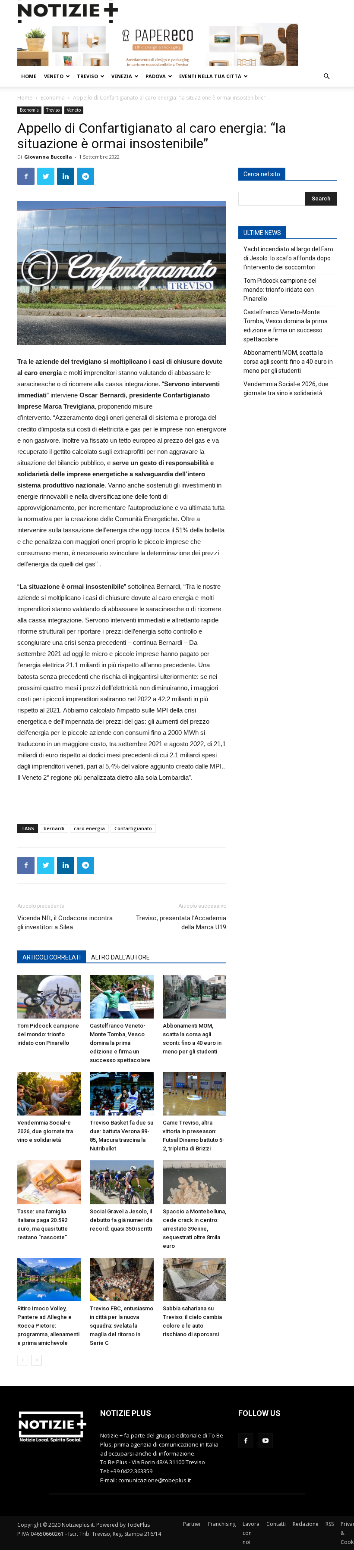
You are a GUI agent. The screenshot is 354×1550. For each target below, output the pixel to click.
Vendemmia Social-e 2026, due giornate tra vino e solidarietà (45, 1131)
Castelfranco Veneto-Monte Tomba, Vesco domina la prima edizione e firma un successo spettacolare (120, 1042)
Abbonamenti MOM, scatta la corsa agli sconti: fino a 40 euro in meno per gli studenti (288, 361)
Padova (155, 76)
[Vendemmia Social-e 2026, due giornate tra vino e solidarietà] (49, 1094)
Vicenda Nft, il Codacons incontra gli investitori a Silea (65, 922)
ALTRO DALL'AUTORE (120, 957)
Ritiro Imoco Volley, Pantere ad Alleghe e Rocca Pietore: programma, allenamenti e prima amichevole (48, 1325)
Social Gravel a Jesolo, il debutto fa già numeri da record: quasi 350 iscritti (121, 1220)
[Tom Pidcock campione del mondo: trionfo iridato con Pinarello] (49, 997)
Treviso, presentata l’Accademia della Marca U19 (181, 922)
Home (28, 76)
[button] (326, 76)
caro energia (89, 828)
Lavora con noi (251, 1533)
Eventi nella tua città (210, 76)
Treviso (87, 76)
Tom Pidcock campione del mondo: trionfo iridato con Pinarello (48, 1034)
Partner (192, 1524)
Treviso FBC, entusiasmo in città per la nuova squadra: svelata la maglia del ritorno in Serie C (121, 1325)
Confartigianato (133, 828)
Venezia (121, 76)
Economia (53, 97)
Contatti (276, 1524)
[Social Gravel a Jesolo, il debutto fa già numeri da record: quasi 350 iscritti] (121, 1182)
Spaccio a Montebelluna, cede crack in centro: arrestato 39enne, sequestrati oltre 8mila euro (194, 1228)
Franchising (222, 1524)
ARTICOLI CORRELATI (51, 957)
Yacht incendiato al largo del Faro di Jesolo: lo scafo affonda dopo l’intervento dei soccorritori (288, 258)
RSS (330, 1524)
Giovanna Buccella (48, 156)
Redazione (306, 1524)
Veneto (53, 76)
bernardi (54, 828)
